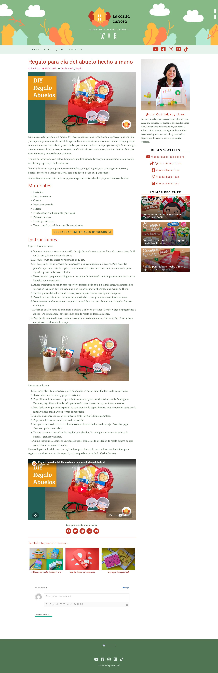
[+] (81, 604)
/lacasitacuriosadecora (168, 157)
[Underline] (53, 604)
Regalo (78, 68)
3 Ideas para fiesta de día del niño (46, 572)
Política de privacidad (109, 665)
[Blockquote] (68, 604)
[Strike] (57, 604)
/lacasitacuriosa (168, 170)
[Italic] (50, 604)
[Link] (75, 604)
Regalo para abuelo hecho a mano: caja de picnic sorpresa (164, 268)
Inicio (35, 49)
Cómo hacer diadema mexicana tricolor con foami (162, 215)
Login (127, 588)
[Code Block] (71, 604)
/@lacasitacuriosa (168, 163)
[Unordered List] (64, 604)
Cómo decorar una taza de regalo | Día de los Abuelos (164, 242)
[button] (82, 232)
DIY (58, 49)
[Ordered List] (60, 604)
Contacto (75, 49)
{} (78, 604)
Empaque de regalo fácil (118, 572)
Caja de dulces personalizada (82, 572)
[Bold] (46, 604)
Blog (47, 49)
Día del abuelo (67, 68)
